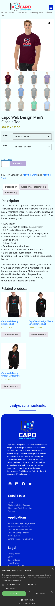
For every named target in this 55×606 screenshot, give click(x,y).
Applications (17, 517)
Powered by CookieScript (27, 603)
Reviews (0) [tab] (11, 192)
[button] (51, 7)
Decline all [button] (40, 594)
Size (5, 146)
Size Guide (6, 159)
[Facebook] (23, 483)
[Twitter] (30, 483)
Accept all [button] (14, 594)
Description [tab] (11, 186)
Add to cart (17, 163)
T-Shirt (33, 174)
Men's (26, 174)
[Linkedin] (16, 483)
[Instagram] (10, 483)
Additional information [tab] (33, 186)
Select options (10, 334)
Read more (17, 580)
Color (5, 135)
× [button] (53, 569)
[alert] (27, 586)
